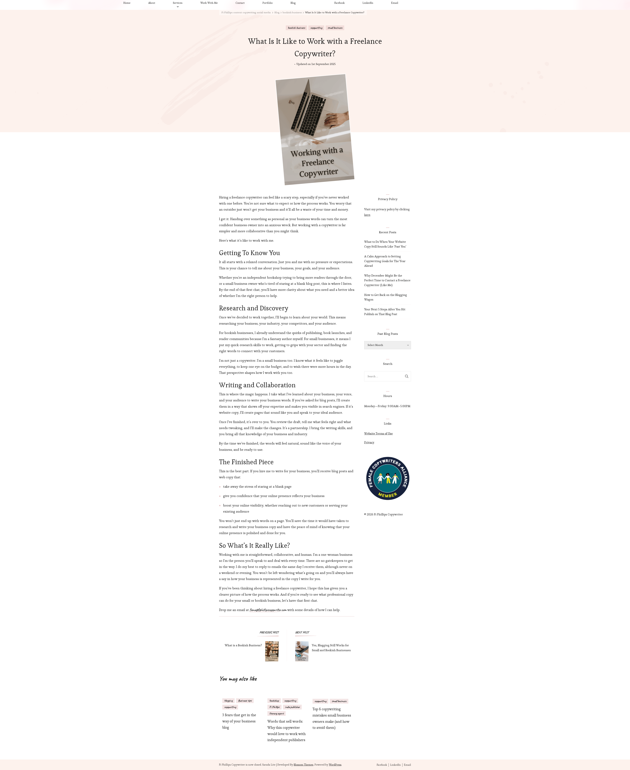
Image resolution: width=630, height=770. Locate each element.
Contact (240, 3)
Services (177, 3)
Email (394, 3)
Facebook (339, 3)
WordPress (335, 764)
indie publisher (292, 707)
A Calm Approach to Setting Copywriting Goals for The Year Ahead (385, 261)
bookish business (296, 28)
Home (126, 3)
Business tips (245, 700)
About (151, 3)
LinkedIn (368, 3)
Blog (293, 3)
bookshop (274, 700)
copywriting (316, 28)
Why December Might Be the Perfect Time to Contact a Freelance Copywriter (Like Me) (387, 280)
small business (335, 28)
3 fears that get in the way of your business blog (239, 721)
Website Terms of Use (378, 433)
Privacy (369, 442)
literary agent (276, 713)
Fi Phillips (274, 707)
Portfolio (267, 3)
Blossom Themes (303, 764)
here (367, 215)
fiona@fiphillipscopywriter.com (268, 610)
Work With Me (209, 3)
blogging (228, 700)
